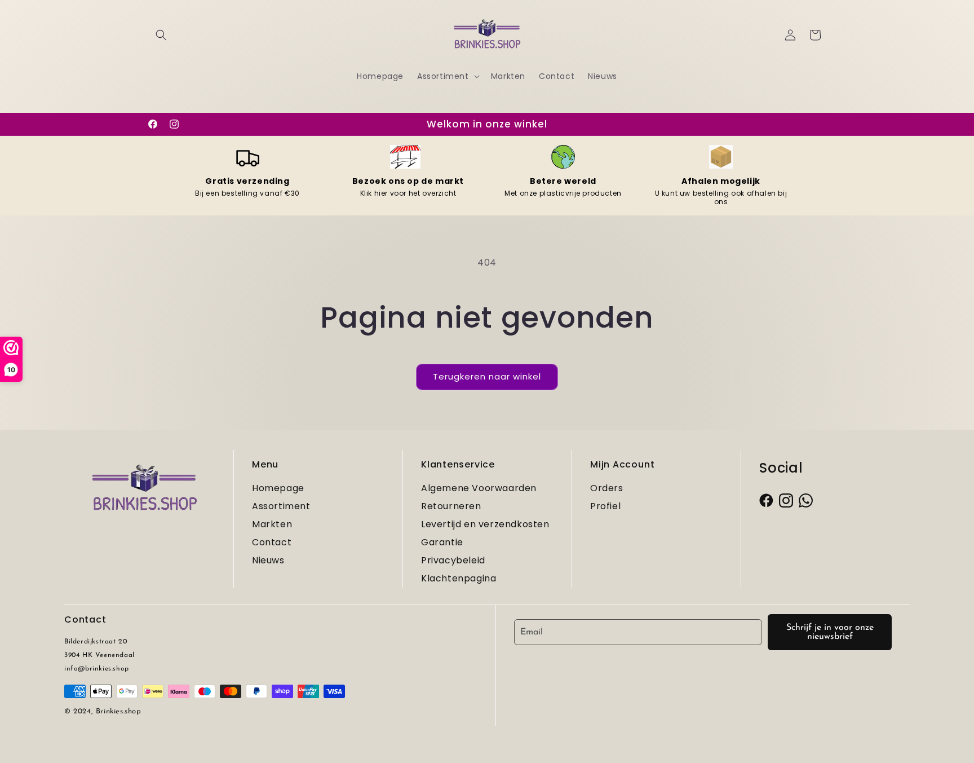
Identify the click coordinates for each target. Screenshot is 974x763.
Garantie (442, 542)
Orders (606, 488)
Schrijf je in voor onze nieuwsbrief (830, 632)
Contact (271, 542)
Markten (272, 524)
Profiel (605, 506)
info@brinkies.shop (96, 668)
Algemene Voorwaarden (479, 488)
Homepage (278, 488)
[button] (161, 35)
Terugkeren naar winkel (487, 376)
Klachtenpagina (458, 578)
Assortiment (281, 506)
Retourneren (451, 506)
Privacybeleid (453, 560)
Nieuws (268, 560)
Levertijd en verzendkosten (485, 524)
